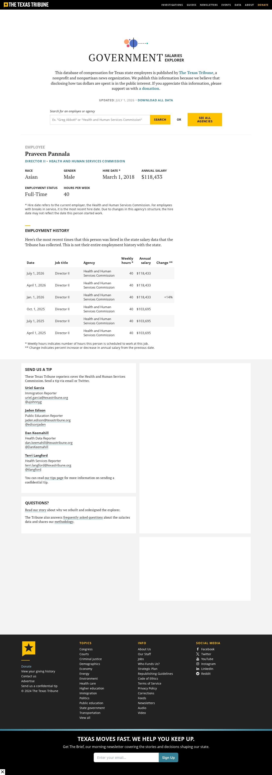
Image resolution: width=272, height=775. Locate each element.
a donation (149, 88)
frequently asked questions (83, 517)
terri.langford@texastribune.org (48, 465)
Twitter (206, 654)
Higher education (91, 688)
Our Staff (144, 654)
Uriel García (34, 388)
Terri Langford (36, 455)
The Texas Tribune (196, 72)
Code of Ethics (148, 678)
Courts (84, 654)
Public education (91, 703)
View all (84, 718)
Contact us (28, 676)
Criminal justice (90, 659)
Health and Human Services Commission (87, 161)
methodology (64, 522)
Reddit (206, 674)
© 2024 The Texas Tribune (39, 691)
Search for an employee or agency (72, 111)
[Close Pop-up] (2, 772)
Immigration (88, 693)
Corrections (146, 693)
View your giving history (38, 671)
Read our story (35, 510)
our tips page (54, 478)
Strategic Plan (147, 669)
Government (125, 57)
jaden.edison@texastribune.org (48, 420)
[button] (136, 752)
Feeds (142, 698)
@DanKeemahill (36, 447)
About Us (144, 649)
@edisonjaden (35, 424)
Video (142, 713)
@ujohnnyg (33, 402)
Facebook (207, 649)
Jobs (141, 659)
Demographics (89, 664)
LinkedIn (207, 669)
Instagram (208, 664)
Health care (87, 683)
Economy (85, 669)
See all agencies (204, 119)
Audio (142, 708)
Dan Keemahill (37, 433)
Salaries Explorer (174, 58)
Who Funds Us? (149, 664)
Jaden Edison (35, 410)
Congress (86, 649)
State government (92, 708)
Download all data (155, 100)
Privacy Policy (147, 688)
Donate (26, 666)
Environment (88, 678)
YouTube (207, 659)
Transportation (90, 713)
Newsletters (146, 703)
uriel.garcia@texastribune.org (46, 397)
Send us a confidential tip (39, 686)
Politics (84, 698)
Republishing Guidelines (155, 674)
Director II (35, 161)
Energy (84, 674)
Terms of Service (149, 683)
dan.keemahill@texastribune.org (48, 442)
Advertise (28, 681)
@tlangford (33, 469)
